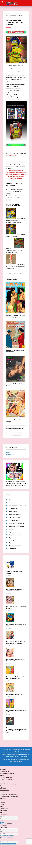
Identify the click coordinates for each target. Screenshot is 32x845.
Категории (3, 769)
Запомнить (5, 821)
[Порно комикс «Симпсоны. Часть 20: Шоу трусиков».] (16, 704)
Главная (8, 13)
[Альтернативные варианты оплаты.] (16, 566)
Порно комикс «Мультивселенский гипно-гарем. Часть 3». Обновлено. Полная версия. (16, 730)
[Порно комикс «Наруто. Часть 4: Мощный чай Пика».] (16, 653)
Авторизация (3, 825)
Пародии (11, 542)
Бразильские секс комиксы (16, 523)
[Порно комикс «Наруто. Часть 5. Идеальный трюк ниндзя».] (16, 636)
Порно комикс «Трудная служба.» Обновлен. (16, 607)
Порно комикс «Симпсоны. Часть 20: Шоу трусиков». (16, 711)
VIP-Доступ (3, 788)
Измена (11, 529)
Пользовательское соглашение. (9, 796)
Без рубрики (12, 548)
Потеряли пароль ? (10, 823)
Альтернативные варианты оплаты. (14, 572)
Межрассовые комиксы (15, 535)
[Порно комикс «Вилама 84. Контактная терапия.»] (16, 583)
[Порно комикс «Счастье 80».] (16, 688)
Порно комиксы (15, 13)
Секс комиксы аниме (14, 517)
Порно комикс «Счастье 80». (14, 694)
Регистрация (3, 814)
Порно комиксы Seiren (15, 532)
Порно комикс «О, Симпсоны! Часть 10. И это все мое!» (15, 677)
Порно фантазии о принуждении (9, 783)
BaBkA (16, 273)
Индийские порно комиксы (16, 526)
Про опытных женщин (15, 545)
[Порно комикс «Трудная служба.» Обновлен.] (16, 601)
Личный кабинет (4, 790)
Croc (10, 500)
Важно (2, 792)
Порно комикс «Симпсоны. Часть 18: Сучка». (16, 624)
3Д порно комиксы (14, 520)
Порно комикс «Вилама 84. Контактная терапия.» (14, 589)
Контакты (2, 798)
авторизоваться (17, 435)
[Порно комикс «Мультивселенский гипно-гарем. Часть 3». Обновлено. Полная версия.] (16, 722)
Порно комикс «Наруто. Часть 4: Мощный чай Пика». (15, 660)
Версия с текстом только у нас (17, 505)
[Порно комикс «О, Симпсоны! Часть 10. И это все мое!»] (16, 671)
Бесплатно (12, 502)
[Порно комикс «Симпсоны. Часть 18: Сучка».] (16, 618)
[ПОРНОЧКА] (16, 3)
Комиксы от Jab (13, 508)
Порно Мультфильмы (15, 514)
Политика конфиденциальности (9, 794)
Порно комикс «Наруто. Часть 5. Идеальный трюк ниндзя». (15, 642)
